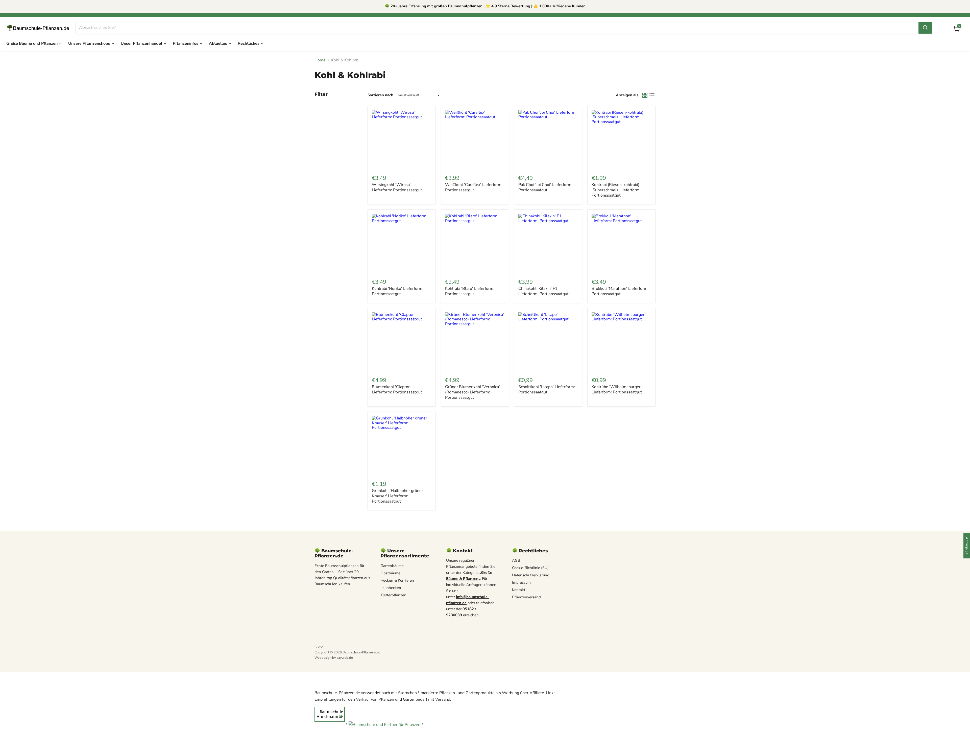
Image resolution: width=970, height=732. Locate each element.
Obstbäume (390, 573)
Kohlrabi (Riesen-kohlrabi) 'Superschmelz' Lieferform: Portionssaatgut (616, 190)
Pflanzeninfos (186, 43)
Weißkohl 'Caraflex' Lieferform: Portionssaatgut (473, 187)
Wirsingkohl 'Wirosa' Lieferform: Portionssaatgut (397, 187)
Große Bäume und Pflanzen (32, 43)
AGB (516, 560)
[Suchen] (925, 28)
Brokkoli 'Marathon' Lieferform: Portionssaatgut (620, 291)
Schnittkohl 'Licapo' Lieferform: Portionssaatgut (546, 389)
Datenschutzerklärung (530, 575)
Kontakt (518, 589)
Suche (318, 647)
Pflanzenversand (526, 597)
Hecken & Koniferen (397, 580)
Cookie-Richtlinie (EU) (530, 567)
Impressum (521, 582)
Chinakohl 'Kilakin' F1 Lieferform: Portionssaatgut (543, 291)
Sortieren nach (380, 95)
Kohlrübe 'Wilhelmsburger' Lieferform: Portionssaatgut (617, 389)
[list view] (652, 95)
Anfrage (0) (966, 546)
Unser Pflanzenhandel (142, 43)
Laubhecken (390, 587)
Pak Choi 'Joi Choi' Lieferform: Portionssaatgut (545, 187)
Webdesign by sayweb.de (333, 657)
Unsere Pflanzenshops (89, 43)
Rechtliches (249, 43)
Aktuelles (218, 43)
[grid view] (644, 95)
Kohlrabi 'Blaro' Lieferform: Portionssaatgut (469, 291)
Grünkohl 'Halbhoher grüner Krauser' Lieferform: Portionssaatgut (397, 496)
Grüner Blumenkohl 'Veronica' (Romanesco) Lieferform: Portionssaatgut (472, 392)
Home (320, 60)
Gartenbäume (392, 565)
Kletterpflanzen (393, 595)
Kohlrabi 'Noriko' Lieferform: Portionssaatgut (397, 291)
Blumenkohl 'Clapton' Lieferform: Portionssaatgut (397, 389)
